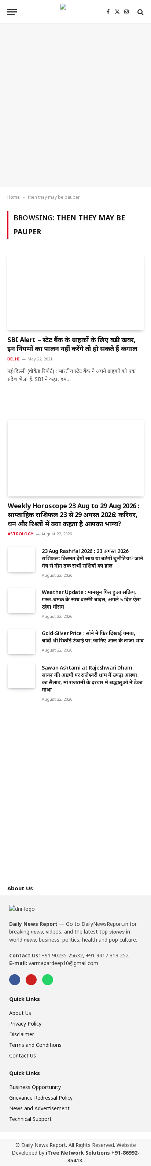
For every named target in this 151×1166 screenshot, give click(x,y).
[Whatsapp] (47, 979)
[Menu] (12, 12)
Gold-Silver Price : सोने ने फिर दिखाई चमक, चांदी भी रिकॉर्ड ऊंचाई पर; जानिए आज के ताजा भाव (92, 637)
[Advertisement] (75, 105)
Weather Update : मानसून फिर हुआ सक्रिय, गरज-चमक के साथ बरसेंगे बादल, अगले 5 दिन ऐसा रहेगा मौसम (91, 599)
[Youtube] (31, 979)
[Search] (140, 12)
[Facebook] (14, 979)
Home (13, 197)
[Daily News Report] (75, 12)
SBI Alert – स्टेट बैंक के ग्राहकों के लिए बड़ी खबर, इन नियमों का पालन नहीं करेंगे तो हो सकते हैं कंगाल (72, 344)
